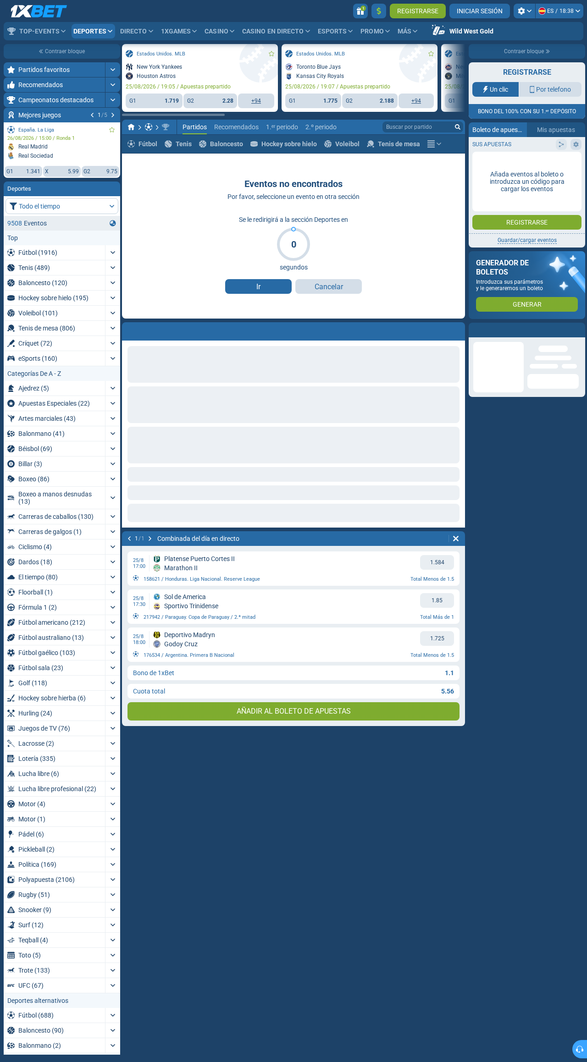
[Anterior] (92, 115)
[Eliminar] (455, 538)
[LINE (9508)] (131, 127)
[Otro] (434, 143)
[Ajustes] (524, 11)
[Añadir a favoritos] (111, 129)
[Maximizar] (112, 69)
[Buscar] (457, 126)
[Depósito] (378, 11)
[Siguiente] (112, 115)
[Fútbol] (148, 127)
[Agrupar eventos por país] (112, 223)
